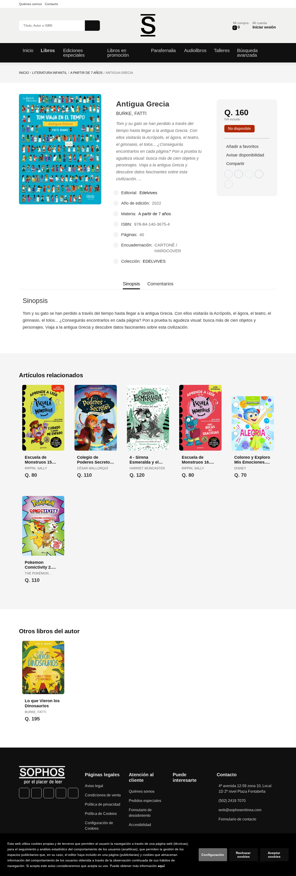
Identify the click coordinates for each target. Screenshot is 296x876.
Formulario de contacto (237, 819)
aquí (161, 866)
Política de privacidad (102, 804)
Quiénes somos (30, 4)
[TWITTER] (36, 793)
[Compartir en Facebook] (228, 174)
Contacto (51, 4)
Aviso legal (94, 786)
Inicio (24, 73)
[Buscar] (92, 25)
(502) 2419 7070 (232, 801)
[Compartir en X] (238, 174)
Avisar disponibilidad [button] (245, 155)
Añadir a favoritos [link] (242, 146)
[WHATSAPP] (61, 793)
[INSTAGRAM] (48, 793)
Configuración (212, 855)
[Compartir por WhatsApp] (249, 174)
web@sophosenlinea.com (240, 810)
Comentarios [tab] (160, 283)
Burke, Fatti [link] (131, 113)
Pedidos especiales (145, 801)
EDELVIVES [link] (154, 261)
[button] (241, 25)
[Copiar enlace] (228, 184)
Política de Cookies (101, 814)
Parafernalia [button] (163, 50)
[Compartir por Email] (259, 174)
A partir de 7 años (86, 73)
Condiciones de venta (103, 795)
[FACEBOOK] (24, 793)
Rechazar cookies (243, 854)
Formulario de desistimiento (140, 812)
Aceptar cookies (274, 854)
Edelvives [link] (148, 192)
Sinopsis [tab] (131, 283)
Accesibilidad (140, 825)
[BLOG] (73, 793)
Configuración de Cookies (99, 825)
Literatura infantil (49, 73)
